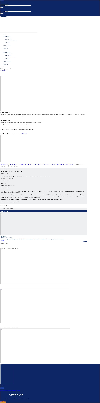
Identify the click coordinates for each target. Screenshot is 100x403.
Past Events (7, 42)
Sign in (3, 4)
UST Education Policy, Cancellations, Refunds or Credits (10, 390)
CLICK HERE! (24, 133)
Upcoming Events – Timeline (11, 40)
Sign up (7, 4)
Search (3, 67)
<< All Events (3, 70)
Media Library (6, 43)
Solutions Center (7, 45)
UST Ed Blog (5, 48)
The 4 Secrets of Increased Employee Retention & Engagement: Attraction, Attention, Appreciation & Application (36, 164)
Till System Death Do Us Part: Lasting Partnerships (10, 285)
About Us (5, 46)
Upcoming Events (6, 36)
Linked (2, 240)
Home (4, 34)
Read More (84, 241)
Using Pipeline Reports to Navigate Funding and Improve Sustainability (14, 325)
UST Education (3, 10)
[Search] (1, 2)
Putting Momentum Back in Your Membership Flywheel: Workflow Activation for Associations (19, 245)
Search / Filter (8, 39)
